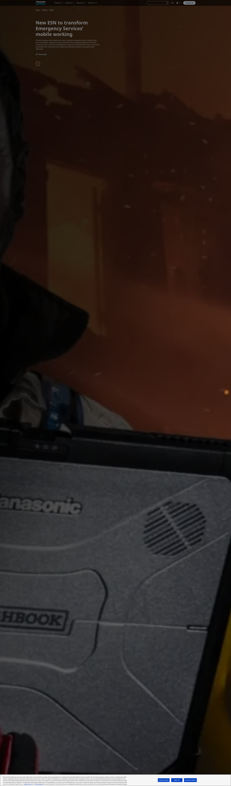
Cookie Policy (27, 784)
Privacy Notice (38, 784)
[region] (115, 780)
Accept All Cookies (190, 780)
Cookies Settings (164, 780)
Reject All (177, 780)
